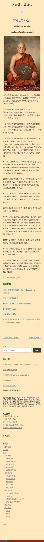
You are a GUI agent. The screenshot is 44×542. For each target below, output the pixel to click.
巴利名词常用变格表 (10, 422)
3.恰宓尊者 (9, 482)
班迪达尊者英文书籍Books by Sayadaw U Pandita (20, 364)
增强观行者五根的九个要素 (12, 428)
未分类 (5, 450)
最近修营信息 (35, 337)
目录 (4, 453)
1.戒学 (8, 511)
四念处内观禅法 (22, 5)
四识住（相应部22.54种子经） (13, 425)
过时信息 (7, 447)
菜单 (22, 11)
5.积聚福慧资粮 (11, 470)
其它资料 (6, 444)
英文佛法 (7, 505)
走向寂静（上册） (10, 314)
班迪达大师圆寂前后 (10, 298)
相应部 (9, 496)
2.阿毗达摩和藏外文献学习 (15, 499)
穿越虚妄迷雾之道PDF (11, 416)
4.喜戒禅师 (9, 484)
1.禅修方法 (9, 458)
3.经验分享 (9, 464)
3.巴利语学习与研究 (13, 502)
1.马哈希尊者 (10, 476)
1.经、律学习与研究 (13, 493)
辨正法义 (7, 508)
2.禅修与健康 (10, 461)
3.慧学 (8, 516)
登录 (4, 524)
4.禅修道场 (9, 467)
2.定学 (8, 513)
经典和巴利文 (9, 490)
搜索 (4, 346)
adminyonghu (16, 322)
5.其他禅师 (9, 487)
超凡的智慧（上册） (10, 309)
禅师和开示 (8, 473)
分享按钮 (3, 541)
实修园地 (7, 455)
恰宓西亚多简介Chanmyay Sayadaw (17, 303)
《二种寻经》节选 (9, 419)
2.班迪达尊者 (33, 319)
